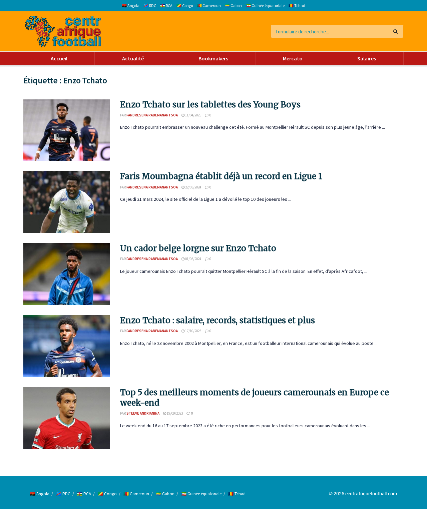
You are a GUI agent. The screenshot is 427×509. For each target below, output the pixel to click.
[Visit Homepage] (62, 31)
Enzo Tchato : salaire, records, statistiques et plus (217, 320)
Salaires (366, 58)
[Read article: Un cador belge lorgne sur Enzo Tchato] (66, 274)
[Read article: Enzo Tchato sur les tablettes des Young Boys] (66, 130)
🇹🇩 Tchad (297, 5)
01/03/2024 (192, 259)
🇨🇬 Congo (184, 5)
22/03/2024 (192, 187)
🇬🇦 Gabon (233, 5)
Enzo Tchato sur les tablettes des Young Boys (210, 104)
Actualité (133, 58)
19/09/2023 (174, 413)
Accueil (59, 58)
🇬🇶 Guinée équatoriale (265, 5)
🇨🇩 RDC (149, 5)
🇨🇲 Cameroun (209, 5)
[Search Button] (397, 31)
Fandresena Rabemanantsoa (152, 115)
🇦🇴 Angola (130, 5)
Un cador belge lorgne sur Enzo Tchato (198, 248)
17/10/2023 (192, 331)
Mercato (293, 58)
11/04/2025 (192, 115)
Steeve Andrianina (142, 413)
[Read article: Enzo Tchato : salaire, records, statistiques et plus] (66, 346)
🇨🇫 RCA (166, 5)
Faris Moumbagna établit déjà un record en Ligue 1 (221, 176)
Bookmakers (213, 58)
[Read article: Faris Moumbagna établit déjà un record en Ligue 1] (66, 202)
